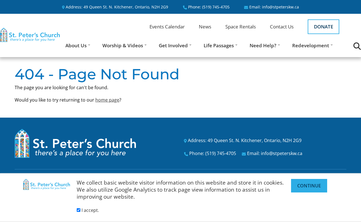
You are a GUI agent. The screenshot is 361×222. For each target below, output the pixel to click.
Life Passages (219, 45)
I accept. (89, 210)
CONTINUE (309, 186)
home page (107, 100)
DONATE (323, 26)
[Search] (357, 46)
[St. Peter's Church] (30, 35)
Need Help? (263, 45)
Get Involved (173, 45)
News (205, 26)
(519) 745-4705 (216, 7)
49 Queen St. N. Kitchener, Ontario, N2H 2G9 (125, 7)
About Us (76, 45)
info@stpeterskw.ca (280, 7)
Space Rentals (240, 26)
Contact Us (282, 26)
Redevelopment (310, 45)
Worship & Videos (122, 45)
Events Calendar (167, 26)
